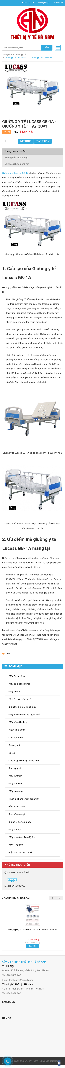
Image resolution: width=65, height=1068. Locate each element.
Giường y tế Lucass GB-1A (15, 173)
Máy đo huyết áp (17, 676)
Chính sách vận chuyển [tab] (17, 164)
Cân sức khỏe (15, 737)
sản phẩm (29, 3)
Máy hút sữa (14, 829)
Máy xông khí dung (17, 722)
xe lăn (11, 753)
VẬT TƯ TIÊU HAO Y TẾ (20, 852)
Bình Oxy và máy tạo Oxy (20, 699)
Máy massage (15, 791)
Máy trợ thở (14, 691)
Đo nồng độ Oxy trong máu (22, 707)
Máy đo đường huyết (19, 684)
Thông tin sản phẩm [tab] (15, 151)
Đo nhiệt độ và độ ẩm (19, 822)
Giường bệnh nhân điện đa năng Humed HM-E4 (32, 929)
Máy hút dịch (15, 783)
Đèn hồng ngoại (16, 814)
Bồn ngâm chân (16, 806)
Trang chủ (7, 54)
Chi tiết (32, 946)
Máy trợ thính (15, 776)
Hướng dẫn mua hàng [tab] (16, 157)
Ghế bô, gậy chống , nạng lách (23, 760)
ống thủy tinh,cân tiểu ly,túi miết (24, 714)
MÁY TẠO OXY (15, 845)
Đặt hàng (25, 141)
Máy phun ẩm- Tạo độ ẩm (21, 837)
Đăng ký (59, 3)
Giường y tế (20, 54)
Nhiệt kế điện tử (16, 730)
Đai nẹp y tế (14, 768)
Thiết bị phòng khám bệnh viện (23, 799)
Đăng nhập (43, 3)
